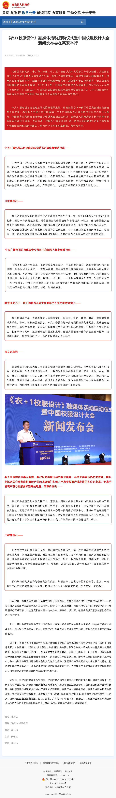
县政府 (15, 13)
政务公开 (29, 13)
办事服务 (59, 13)
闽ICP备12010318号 (58, 783)
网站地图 (69, 771)
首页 (5, 13)
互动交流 (74, 13)
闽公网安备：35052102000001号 (60, 779)
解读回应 (44, 13)
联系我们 (58, 771)
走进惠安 (89, 13)
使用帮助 (47, 771)
